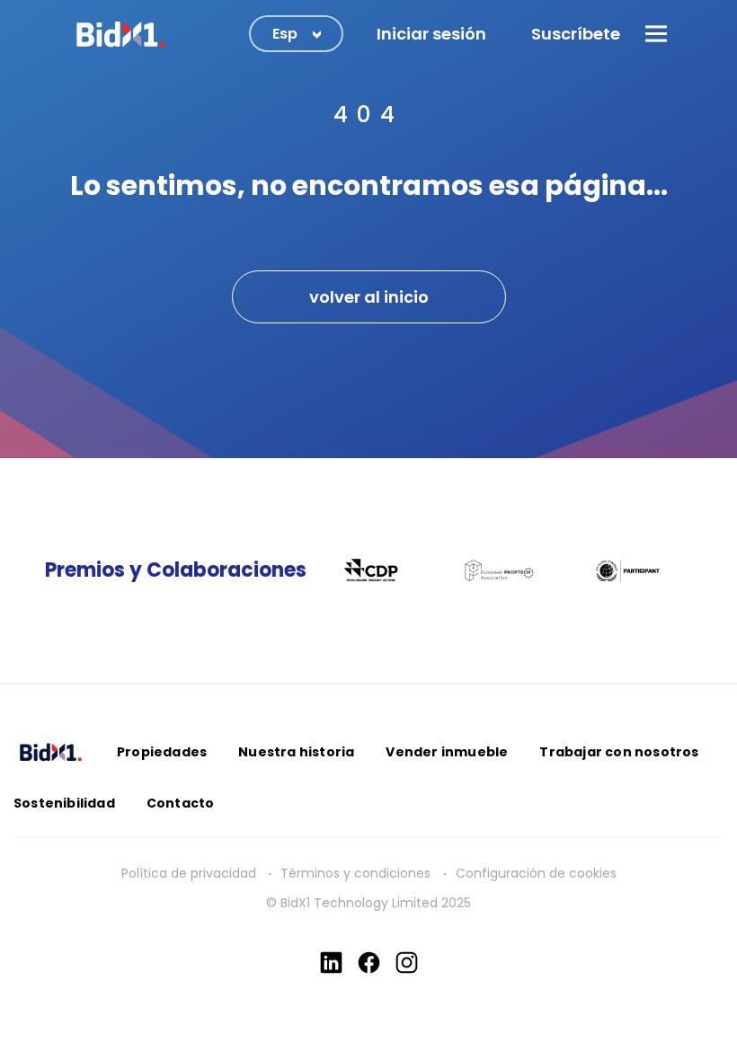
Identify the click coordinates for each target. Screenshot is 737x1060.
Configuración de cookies (536, 873)
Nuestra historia (296, 752)
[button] (656, 33)
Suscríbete (575, 33)
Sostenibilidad (64, 803)
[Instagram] (407, 962)
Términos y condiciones (357, 873)
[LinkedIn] (331, 962)
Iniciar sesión (431, 33)
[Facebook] (369, 962)
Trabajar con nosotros (618, 752)
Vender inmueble (447, 752)
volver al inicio (369, 297)
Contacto (181, 803)
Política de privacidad (188, 873)
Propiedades (162, 752)
